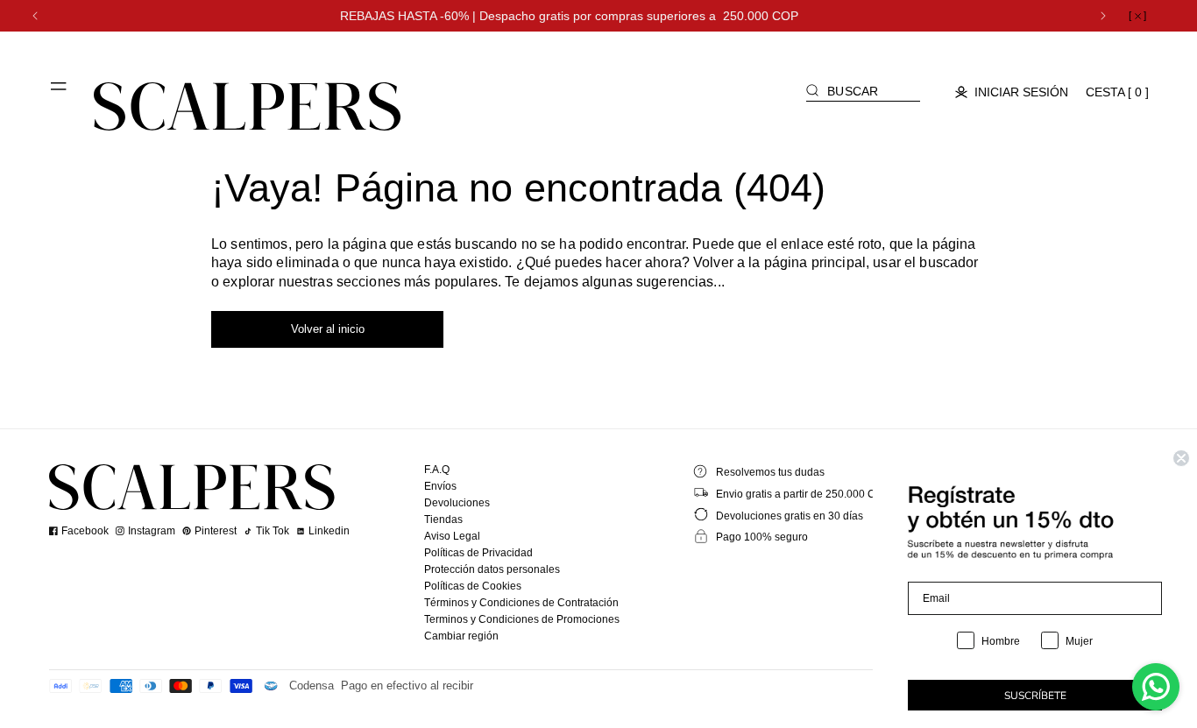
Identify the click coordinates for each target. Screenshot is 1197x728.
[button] (59, 92)
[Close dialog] (1181, 458)
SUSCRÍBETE (1035, 696)
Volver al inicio (328, 329)
